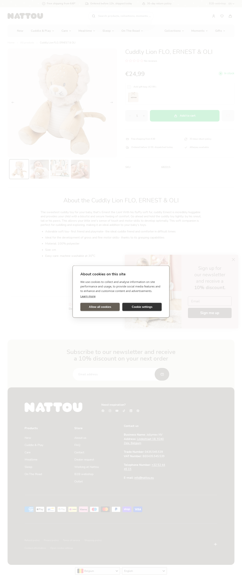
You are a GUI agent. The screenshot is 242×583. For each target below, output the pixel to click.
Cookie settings (142, 306)
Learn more (87, 296)
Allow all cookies (100, 306)
